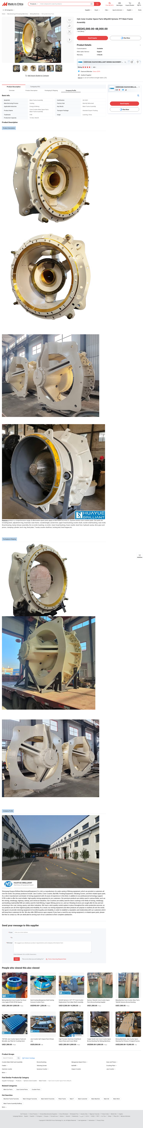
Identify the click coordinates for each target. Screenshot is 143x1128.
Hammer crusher (7, 1069)
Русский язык (54, 1116)
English (26, 1116)
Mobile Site (114, 1114)
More (3, 1107)
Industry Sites (84, 1114)
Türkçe (109, 1116)
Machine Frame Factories (11, 1099)
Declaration (92, 1120)
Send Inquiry (92, 38)
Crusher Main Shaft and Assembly (12, 1062)
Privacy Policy (100, 1120)
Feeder (4, 1065)
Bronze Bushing (41, 1062)
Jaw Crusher (110, 1069)
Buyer (96, 10)
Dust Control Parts (22, 1089)
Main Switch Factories (47, 1099)
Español (32, 1116)
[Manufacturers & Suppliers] (12, 4)
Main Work (116, 1099)
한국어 (87, 1116)
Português (39, 1116)
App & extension (117, 10)
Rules (139, 10)
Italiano (62, 1116)
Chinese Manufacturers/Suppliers (48, 1114)
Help (106, 10)
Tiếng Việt (116, 1116)
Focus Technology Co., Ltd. (59, 1120)
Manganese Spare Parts (79, 1062)
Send (16, 959)
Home (3, 14)
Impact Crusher (76, 1069)
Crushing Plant (110, 1065)
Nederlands (75, 1116)
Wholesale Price (74, 1114)
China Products (33, 1114)
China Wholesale (63, 1114)
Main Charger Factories (30, 1099)
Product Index (105, 1114)
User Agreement (82, 1120)
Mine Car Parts (8, 1089)
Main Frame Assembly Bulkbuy (13, 1103)
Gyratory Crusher (42, 1069)
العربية (81, 1116)
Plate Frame (62, 1099)
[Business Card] (138, 95)
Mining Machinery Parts (48, 14)
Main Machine (95, 1099)
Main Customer (82, 1099)
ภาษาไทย (103, 1116)
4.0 (117, 90)
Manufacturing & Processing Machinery (17, 14)
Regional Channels (94, 1114)
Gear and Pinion (111, 1062)
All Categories (9, 10)
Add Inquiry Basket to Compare (38, 76)
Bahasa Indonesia (125, 1116)
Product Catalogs (29, 1058)
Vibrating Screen (42, 1065)
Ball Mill (74, 1065)
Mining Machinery (34, 14)
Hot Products (23, 1114)
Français (46, 1116)
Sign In (80, 78)
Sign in (139, 5)
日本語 (93, 1116)
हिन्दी (98, 1116)
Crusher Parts (36, 1089)
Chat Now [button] (126, 38)
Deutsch (68, 1116)
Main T (72, 1099)
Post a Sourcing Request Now (56, 959)
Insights (121, 1114)
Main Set (106, 1099)
